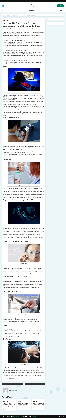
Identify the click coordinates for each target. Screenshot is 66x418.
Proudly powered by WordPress (17, 416)
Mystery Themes (33, 416)
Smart (31, 28)
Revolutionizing (26, 28)
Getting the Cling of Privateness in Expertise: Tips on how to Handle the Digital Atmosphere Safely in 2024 (9, 405)
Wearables (37, 28)
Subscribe (61, 5)
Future (20, 28)
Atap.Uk (33, 5)
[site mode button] (61, 10)
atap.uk (11, 28)
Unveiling (33, 28)
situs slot (49, 23)
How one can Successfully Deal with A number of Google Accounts (23, 404)
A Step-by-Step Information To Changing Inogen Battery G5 (38, 404)
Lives (23, 28)
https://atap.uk (14, 390)
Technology (5, 20)
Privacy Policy (32, 10)
